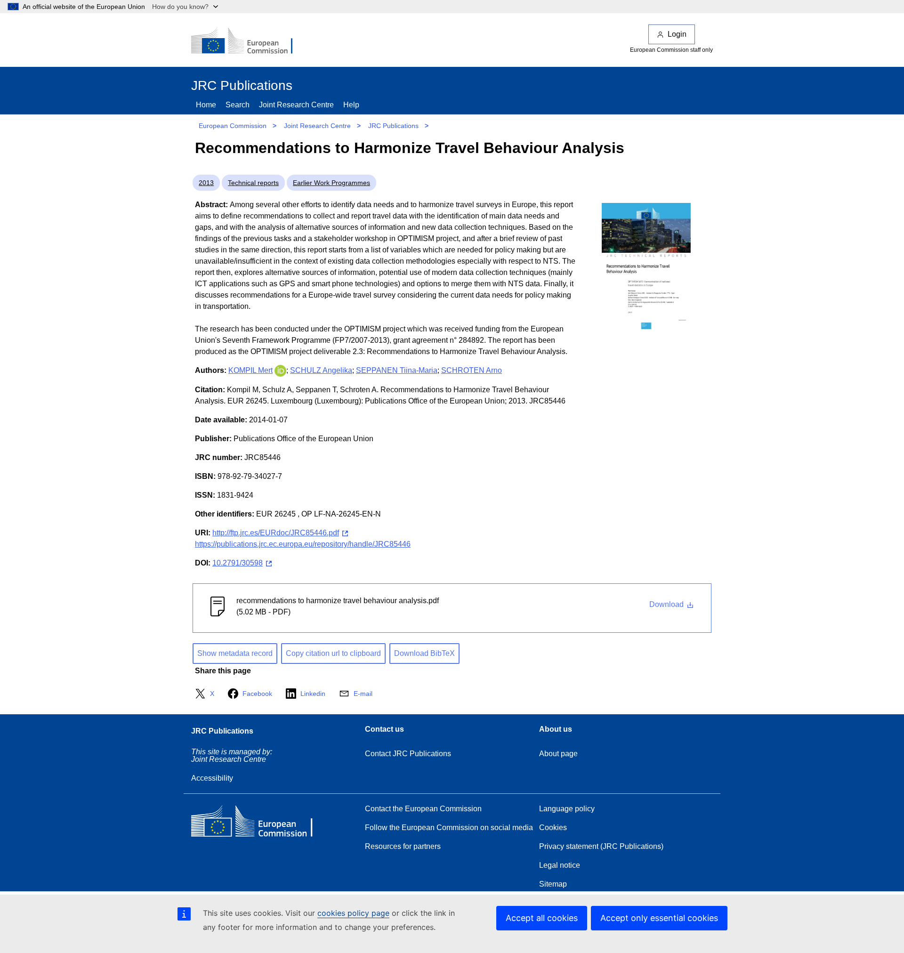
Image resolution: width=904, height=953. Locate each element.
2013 (206, 182)
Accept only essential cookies (659, 918)
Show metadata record (235, 653)
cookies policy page (353, 913)
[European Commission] (248, 41)
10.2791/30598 (237, 563)
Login (677, 34)
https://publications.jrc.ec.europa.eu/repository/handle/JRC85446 (303, 544)
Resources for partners (403, 846)
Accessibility (212, 778)
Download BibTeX (424, 653)
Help (351, 105)
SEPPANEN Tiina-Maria (396, 370)
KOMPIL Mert (250, 370)
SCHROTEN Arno (471, 370)
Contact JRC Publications (408, 754)
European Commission (232, 125)
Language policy (567, 809)
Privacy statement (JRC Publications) (601, 846)
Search (238, 105)
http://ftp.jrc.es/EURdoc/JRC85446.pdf (275, 533)
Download (667, 604)
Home (206, 105)
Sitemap (553, 884)
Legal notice (559, 865)
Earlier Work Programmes (331, 182)
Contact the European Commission (423, 809)
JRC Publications (393, 125)
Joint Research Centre (296, 105)
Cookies (553, 828)
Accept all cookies (542, 918)
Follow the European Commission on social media (449, 828)
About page (558, 754)
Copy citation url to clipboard (333, 653)
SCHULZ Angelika (321, 370)
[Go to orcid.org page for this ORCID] (280, 370)
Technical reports (253, 182)
